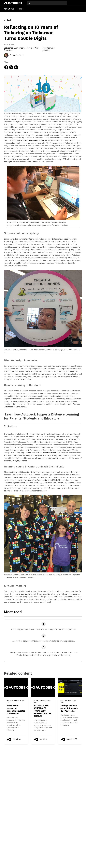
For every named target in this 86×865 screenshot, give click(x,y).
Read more (12, 426)
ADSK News (9, 9)
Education (8, 50)
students (46, 50)
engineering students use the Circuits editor (40, 453)
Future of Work (33, 48)
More (20, 9)
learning (51, 48)
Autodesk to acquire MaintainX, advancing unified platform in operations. (43, 641)
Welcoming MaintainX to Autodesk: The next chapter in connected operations (43, 629)
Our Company (20, 48)
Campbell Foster (17, 55)
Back (9, 20)
